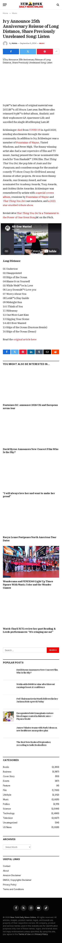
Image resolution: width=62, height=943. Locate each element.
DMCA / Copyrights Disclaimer (17, 880)
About (6, 870)
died (19, 130)
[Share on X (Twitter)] (28, 51)
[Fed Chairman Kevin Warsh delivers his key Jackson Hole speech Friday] (8, 702)
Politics (6, 804)
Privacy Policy (9, 884)
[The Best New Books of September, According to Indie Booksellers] (8, 745)
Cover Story (9, 776)
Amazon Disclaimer (12, 875)
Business (7, 771)
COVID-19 (34, 130)
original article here (24, 339)
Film (5, 790)
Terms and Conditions (13, 889)
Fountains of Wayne (27, 142)
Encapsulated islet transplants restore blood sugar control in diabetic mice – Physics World (34, 716)
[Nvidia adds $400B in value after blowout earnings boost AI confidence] (8, 687)
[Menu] (5, 4)
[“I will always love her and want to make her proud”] (31, 473)
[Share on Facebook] (11, 51)
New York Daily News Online (23, 917)
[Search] (57, 4)
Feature (6, 785)
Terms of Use (24, 934)
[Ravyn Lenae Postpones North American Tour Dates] (31, 518)
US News (7, 827)
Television (8, 818)
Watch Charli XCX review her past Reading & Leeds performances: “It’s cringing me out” (29, 630)
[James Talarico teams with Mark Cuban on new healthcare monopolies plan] (8, 731)
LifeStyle (7, 795)
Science (7, 808)
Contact (6, 866)
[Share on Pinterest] (45, 51)
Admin (14, 43)
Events (6, 781)
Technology (9, 813)
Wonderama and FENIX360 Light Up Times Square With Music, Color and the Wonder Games (28, 584)
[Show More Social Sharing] (56, 51)
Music (42, 43)
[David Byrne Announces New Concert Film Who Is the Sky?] (31, 429)
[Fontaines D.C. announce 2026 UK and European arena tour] (31, 385)
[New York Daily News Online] (31, 4)
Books (6, 767)
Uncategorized (10, 822)
